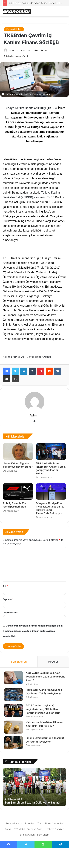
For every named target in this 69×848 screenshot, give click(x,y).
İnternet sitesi (11, 612)
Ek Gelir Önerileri (54, 823)
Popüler (53, 661)
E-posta (8, 599)
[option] (34, 787)
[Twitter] (15, 371)
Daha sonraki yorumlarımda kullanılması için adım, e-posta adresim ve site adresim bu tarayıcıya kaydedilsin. (33, 631)
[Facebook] (6, 371)
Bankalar (29, 823)
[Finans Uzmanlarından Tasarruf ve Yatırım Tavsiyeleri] (13, 742)
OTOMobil (19, 829)
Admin (11, 50)
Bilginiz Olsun (27, 834)
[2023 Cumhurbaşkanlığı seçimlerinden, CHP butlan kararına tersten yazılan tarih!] (13, 710)
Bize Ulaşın (43, 834)
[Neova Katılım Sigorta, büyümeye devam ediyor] (18, 451)
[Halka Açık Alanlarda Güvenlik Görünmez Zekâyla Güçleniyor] (13, 694)
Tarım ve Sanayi (35, 829)
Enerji (8, 829)
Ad (5, 586)
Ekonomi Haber (13, 29)
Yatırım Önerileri (55, 829)
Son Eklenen (19, 661)
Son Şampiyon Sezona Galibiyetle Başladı (32, 802)
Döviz (39, 823)
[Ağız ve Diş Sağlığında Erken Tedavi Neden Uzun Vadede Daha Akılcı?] (13, 677)
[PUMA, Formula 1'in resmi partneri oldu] (18, 491)
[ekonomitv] (17, 11)
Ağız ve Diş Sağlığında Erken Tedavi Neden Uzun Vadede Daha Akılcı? (45, 676)
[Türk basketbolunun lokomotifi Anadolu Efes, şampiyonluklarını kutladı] (51, 451)
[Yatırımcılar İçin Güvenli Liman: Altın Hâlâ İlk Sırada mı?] (13, 727)
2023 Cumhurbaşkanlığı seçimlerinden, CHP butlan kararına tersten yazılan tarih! (43, 709)
